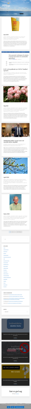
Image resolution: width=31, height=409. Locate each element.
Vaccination (14, 39)
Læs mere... (15, 338)
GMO (19, 36)
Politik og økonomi (23, 73)
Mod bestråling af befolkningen (15, 349)
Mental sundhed (10, 109)
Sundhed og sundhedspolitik (9, 74)
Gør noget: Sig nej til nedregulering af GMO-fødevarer (16, 301)
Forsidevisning (5, 251)
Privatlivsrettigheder (8, 39)
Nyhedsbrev (16, 38)
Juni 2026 (6, 34)
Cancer (5, 36)
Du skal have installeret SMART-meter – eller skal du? (16, 296)
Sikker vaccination (15, 372)
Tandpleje (12, 111)
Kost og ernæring (10, 37)
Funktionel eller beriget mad (20, 72)
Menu (28, 2)
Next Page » (19, 232)
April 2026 (6, 177)
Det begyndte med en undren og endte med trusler (15, 294)
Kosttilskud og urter (18, 37)
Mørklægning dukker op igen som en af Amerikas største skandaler (14, 141)
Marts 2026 (6, 214)
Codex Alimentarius (7, 72)
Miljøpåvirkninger (10, 38)
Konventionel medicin (21, 180)
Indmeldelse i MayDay (15, 326)
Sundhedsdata (5, 279)
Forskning (8, 36)
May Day (17, 393)
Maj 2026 (6, 106)
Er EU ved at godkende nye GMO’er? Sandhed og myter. (15, 69)
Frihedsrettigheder (14, 36)
